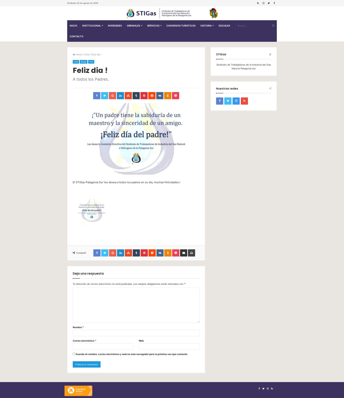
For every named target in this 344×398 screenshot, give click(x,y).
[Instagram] (263, 3)
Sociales (224, 25)
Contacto (76, 36)
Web (141, 340)
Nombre (78, 327)
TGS (91, 62)
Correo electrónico (84, 340)
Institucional (91, 25)
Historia (206, 25)
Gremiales (133, 25)
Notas (83, 62)
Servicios (153, 25)
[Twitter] (268, 3)
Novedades (115, 25)
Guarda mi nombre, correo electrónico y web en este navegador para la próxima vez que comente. (132, 354)
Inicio (73, 25)
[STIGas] (172, 13)
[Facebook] (274, 3)
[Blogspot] (258, 3)
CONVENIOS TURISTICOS (180, 25)
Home (78, 54)
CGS (86, 54)
